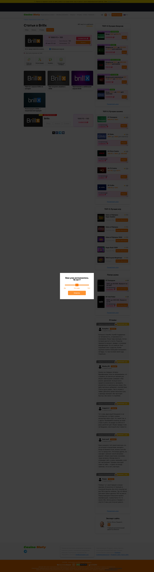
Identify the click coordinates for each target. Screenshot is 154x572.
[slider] (76, 285)
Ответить (77, 293)
